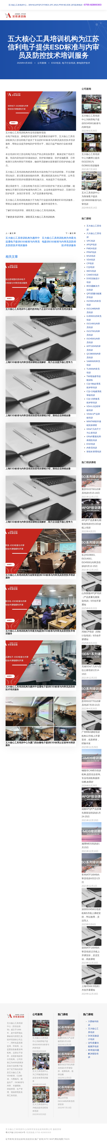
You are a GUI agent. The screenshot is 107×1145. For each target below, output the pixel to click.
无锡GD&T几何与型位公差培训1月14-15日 (91, 670)
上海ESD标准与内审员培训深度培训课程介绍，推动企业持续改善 (38, 415)
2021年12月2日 (89, 678)
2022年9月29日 (39, 1114)
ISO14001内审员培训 (93, 325)
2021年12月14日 (90, 570)
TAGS (67, 1139)
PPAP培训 (91, 252)
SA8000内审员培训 (93, 363)
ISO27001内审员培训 (93, 333)
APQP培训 (92, 244)
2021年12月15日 (90, 820)
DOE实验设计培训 (93, 280)
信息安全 (30, 1139)
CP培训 (90, 263)
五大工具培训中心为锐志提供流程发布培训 (40, 1107)
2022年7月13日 (64, 1108)
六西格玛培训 (93, 1023)
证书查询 (10, 1139)
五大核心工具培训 (94, 228)
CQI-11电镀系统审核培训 (94, 393)
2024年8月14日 (89, 208)
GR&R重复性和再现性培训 (94, 438)
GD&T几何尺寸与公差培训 (94, 431)
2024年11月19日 (90, 994)
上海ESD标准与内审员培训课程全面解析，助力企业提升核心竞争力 (39, 362)
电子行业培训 (68, 63)
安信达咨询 (20, 1139)
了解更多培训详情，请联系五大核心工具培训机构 (30, 217)
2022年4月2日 (89, 531)
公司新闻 (41, 63)
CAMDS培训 (92, 275)
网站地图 (59, 1139)
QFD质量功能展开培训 (94, 295)
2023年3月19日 (39, 1084)
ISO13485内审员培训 (93, 310)
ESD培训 (56, 63)
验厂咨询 (39, 1139)
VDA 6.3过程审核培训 (93, 408)
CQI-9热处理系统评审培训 (93, 386)
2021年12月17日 (90, 497)
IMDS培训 (91, 271)
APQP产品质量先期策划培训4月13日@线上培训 (91, 524)
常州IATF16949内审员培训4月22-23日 (91, 878)
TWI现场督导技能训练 (94, 378)
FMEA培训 (92, 248)
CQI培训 (90, 267)
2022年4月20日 (89, 708)
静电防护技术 (83, 63)
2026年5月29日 (89, 785)
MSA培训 (91, 256)
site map (49, 1139)
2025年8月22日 (89, 608)
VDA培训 (91, 259)
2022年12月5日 (64, 1078)
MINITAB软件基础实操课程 (94, 423)
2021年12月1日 (89, 886)
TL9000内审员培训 (93, 371)
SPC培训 (91, 241)
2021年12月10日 (90, 851)
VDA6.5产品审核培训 (93, 416)
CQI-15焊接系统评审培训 (93, 401)
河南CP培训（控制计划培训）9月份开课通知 (91, 635)
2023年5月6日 (89, 924)
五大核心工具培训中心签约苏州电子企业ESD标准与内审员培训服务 (39, 309)
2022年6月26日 (89, 131)
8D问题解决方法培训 (93, 288)
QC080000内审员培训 (94, 356)
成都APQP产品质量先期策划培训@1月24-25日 (91, 813)
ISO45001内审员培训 (93, 340)
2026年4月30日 (24, 63)
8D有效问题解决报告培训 (93, 1053)
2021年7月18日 (89, 169)
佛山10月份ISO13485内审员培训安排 (66, 1101)
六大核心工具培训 (94, 235)
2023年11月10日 (90, 963)
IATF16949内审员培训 (94, 348)
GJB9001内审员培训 (94, 318)
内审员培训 (92, 448)
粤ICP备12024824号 (15, 1132)
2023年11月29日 (90, 747)
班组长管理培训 (94, 451)
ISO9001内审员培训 (94, 303)
